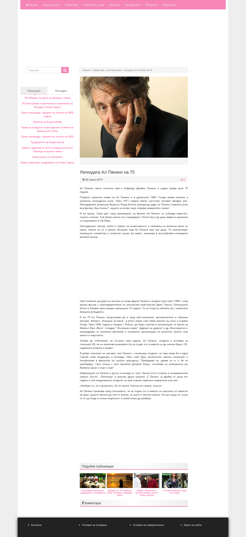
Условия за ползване (94, 525)
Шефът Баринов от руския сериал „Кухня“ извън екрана (146, 492)
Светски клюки (114, 70)
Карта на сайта (193, 525)
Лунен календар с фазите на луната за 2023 (47, 136)
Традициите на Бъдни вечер (47, 142)
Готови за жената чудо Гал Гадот (175, 491)
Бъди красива (51, 4)
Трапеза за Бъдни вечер (47, 121)
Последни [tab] (61, 90)
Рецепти (152, 4)
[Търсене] (65, 70)
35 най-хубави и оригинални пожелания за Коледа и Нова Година (47, 105)
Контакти (36, 525)
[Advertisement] (123, 38)
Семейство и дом (94, 4)
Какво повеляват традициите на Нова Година (47, 162)
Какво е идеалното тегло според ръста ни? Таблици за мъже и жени (47, 149)
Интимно (114, 4)
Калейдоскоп (133, 4)
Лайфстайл (71, 4)
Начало (33, 4)
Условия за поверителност (148, 525)
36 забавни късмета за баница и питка (47, 97)
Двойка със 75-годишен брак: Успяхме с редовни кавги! (119, 492)
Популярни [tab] (34, 90)
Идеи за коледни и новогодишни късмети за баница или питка (47, 129)
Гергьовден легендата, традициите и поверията (93, 491)
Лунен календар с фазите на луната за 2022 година (47, 114)
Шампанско (170, 4)
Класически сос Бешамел (47, 157)
